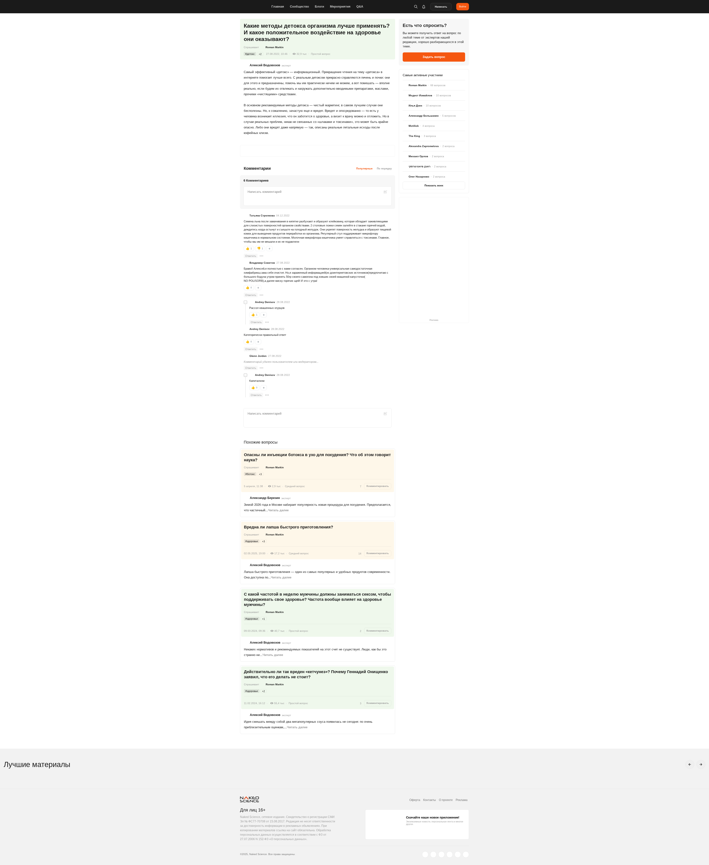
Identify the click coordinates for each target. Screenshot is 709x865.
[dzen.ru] (449, 854)
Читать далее (278, 510)
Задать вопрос (434, 57)
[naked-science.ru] (466, 854)
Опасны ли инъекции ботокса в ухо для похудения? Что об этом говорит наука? (317, 457)
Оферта (414, 800)
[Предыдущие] (689, 764)
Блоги (319, 6)
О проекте (446, 800)
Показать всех (433, 185)
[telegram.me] (458, 854)
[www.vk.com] (433, 854)
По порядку (384, 168)
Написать (441, 6)
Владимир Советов (262, 262)
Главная (277, 6)
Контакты (429, 800)
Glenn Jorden (258, 355)
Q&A (359, 6)
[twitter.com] (425, 854)
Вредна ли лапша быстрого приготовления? (289, 527)
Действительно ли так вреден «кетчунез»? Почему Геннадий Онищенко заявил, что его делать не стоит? (316, 674)
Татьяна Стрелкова (262, 215)
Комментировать (378, 486)
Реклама (461, 800)
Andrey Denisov (265, 302)
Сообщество (299, 6)
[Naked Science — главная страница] (255, 6)
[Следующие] (700, 764)
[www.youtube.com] (441, 854)
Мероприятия (340, 6)
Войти (462, 6)
